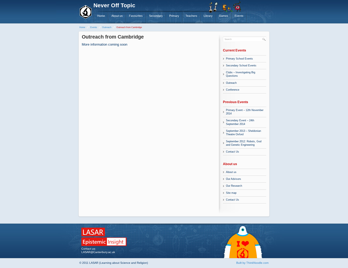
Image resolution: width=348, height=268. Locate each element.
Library (208, 15)
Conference (232, 89)
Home (101, 15)
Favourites (136, 15)
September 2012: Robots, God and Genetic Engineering (243, 143)
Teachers (191, 15)
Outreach (106, 27)
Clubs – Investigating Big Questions (240, 74)
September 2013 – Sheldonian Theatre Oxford (243, 132)
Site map (231, 192)
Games (223, 15)
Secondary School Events (241, 65)
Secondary (156, 15)
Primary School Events (239, 58)
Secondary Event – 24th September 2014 (240, 122)
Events (239, 15)
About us (117, 15)
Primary (174, 15)
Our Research (234, 185)
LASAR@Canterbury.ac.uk (98, 252)
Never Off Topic (114, 5)
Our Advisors (233, 178)
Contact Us (232, 151)
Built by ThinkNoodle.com (252, 262)
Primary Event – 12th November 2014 (244, 112)
